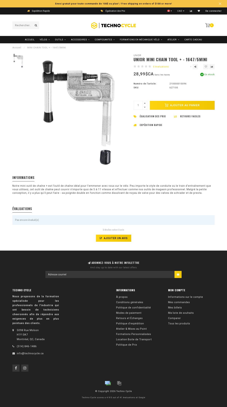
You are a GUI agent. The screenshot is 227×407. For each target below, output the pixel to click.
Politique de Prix (126, 344)
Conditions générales (129, 302)
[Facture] (119, 383)
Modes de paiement (129, 312)
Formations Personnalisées (133, 334)
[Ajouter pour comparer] (212, 66)
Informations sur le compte (185, 297)
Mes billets (175, 307)
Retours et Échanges (129, 318)
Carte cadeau (193, 39)
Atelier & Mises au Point (131, 328)
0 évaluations (161, 66)
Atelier (172, 39)
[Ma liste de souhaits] (199, 11)
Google (142, 398)
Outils (59, 39)
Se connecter (213, 11)
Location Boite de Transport (134, 339)
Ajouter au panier (184, 105)
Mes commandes (179, 302)
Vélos (43, 39)
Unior (137, 55)
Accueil (30, 39)
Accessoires (79, 39)
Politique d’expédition (130, 323)
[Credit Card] (107, 383)
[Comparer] (191, 11)
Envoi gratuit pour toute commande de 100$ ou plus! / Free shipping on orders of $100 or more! (113, 3)
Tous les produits (179, 323)
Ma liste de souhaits (181, 312)
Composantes (103, 39)
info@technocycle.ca (30, 353)
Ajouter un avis (115, 238)
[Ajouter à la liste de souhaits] (206, 66)
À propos (122, 297)
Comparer (174, 318)
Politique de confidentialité (133, 307)
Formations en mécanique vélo (140, 39)
